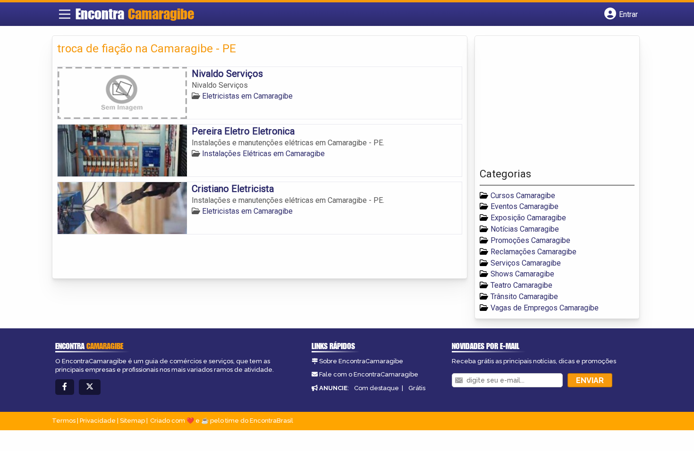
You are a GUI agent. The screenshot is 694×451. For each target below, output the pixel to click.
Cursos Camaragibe (523, 195)
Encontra (135, 13)
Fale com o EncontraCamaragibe (368, 374)
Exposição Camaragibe (528, 217)
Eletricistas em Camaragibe (247, 96)
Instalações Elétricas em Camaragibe (263, 153)
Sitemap (132, 420)
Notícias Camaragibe (525, 229)
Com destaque (376, 388)
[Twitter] (90, 387)
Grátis (416, 388)
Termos (64, 420)
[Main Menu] (64, 14)
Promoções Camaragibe (530, 240)
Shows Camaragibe (522, 273)
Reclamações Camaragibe (533, 251)
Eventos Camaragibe (525, 206)
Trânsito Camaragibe (524, 296)
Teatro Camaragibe (521, 285)
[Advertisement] (550, 104)
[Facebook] (64, 387)
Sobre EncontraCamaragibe (361, 361)
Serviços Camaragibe (526, 263)
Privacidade (98, 420)
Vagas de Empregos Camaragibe (545, 307)
